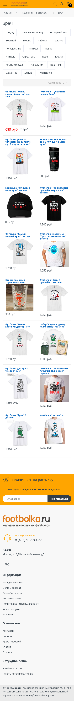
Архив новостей (12, 641)
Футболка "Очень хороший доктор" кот (17, 325)
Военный (11, 40)
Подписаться (59, 498)
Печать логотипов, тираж (18, 673)
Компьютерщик (14, 64)
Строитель (28, 56)
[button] (55, 3)
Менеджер (46, 72)
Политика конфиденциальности (21, 603)
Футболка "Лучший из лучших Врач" (52, 93)
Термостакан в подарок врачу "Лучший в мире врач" (53, 142)
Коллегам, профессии (34, 12)
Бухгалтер (11, 72)
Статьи (7, 646)
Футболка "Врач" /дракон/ (15, 416)
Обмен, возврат (12, 587)
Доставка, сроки (12, 598)
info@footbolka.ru (26, 535)
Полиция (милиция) (32, 32)
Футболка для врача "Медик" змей (16, 369)
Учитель (10, 56)
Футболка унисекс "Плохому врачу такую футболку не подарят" (18, 142)
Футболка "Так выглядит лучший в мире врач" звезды (54, 190)
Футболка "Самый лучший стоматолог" (52, 281)
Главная (7, 12)
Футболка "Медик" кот (53, 415)
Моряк (27, 40)
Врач (45, 56)
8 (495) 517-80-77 (28, 540)
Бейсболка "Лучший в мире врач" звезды (17, 189)
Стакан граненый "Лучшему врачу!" (15, 281)
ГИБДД (10, 32)
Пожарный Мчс (59, 32)
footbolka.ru (13, 688)
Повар (48, 48)
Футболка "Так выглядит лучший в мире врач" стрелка (54, 371)
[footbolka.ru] (19, 4)
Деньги (28, 72)
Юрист (59, 56)
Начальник (37, 64)
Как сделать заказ (13, 582)
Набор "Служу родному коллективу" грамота (52, 325)
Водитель (56, 64)
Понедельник (13, 48)
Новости (8, 636)
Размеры (8, 614)
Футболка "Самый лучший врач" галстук (17, 235)
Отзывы (7, 652)
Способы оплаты (12, 593)
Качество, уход (11, 609)
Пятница (33, 48)
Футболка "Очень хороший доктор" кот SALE (17, 94)
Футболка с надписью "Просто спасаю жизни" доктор (53, 236)
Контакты (8, 630)
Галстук (58, 40)
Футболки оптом (12, 668)
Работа (42, 40)
